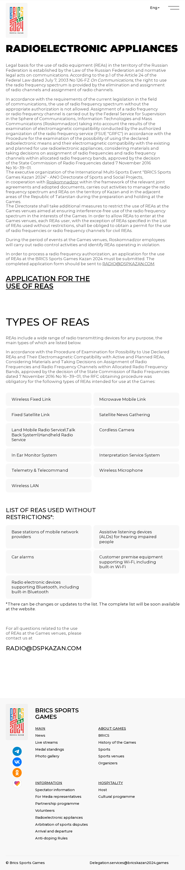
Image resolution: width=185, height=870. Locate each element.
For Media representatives (58, 796)
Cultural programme (116, 796)
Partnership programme (57, 803)
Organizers (108, 763)
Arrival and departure (54, 831)
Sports (104, 749)
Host (102, 790)
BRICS (103, 735)
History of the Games (117, 742)
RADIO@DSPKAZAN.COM (44, 648)
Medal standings (49, 749)
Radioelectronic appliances (59, 817)
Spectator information (55, 790)
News (40, 735)
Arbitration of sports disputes (61, 824)
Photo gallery (47, 756)
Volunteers (45, 810)
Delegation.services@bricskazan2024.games (129, 863)
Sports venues (111, 756)
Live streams (46, 742)
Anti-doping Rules (51, 838)
